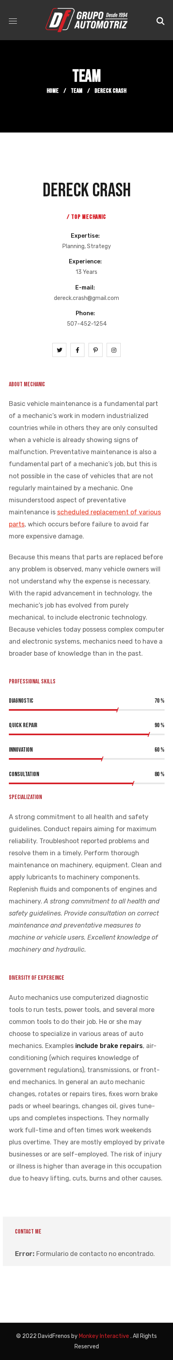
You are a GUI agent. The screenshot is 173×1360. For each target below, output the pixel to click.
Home (53, 91)
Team (76, 91)
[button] (161, 20)
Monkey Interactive (104, 1336)
